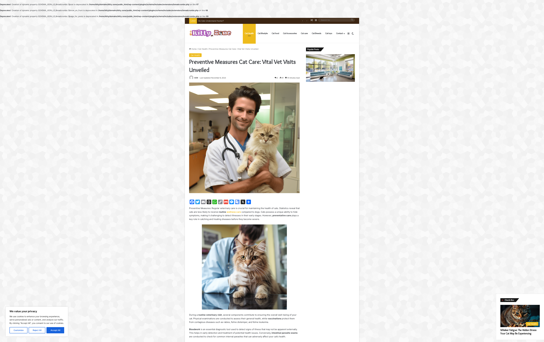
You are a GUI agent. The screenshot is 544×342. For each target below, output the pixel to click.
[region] (37, 321)
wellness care (234, 212)
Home (194, 49)
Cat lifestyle (263, 33)
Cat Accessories (290, 33)
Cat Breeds (316, 33)
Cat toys (328, 33)
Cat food (275, 33)
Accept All (55, 330)
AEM (196, 78)
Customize (19, 330)
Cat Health (249, 33)
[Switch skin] (353, 33)
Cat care (304, 33)
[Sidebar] (348, 33)
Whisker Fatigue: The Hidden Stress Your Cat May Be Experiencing (228, 21)
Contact (339, 33)
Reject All (37, 330)
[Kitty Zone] (210, 33)
